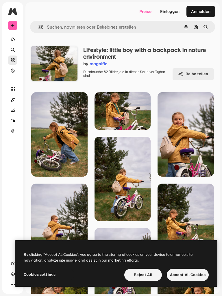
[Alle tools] (12, 89)
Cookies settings (40, 274)
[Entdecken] (12, 70)
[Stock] (12, 60)
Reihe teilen (197, 73)
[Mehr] (12, 284)
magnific (99, 63)
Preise (145, 11)
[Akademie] (12, 274)
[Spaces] (12, 99)
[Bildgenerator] (12, 110)
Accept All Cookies (188, 274)
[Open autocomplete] (38, 27)
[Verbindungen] (12, 263)
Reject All (143, 274)
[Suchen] (12, 49)
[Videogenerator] (12, 120)
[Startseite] (12, 39)
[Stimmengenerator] (12, 131)
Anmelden (200, 11)
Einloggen (170, 11)
